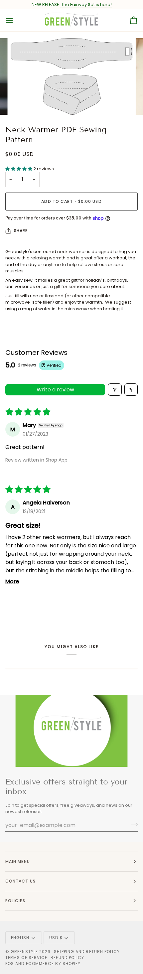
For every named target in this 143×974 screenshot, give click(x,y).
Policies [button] (15, 901)
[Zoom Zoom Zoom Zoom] (71, 76)
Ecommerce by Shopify (53, 963)
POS (9, 963)
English (20, 937)
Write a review (55, 389)
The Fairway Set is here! (86, 4)
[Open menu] (15, 20)
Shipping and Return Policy (87, 951)
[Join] (132, 824)
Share (21, 230)
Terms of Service (26, 957)
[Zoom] (23, 102)
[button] (19, 169)
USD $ (56, 937)
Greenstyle (24, 951)
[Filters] (115, 389)
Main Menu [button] (17, 861)
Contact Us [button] (20, 881)
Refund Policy (67, 957)
